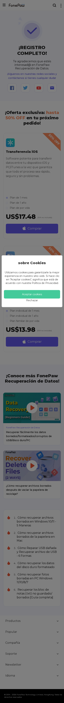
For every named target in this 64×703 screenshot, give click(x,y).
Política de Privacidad (45, 283)
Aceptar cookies (32, 294)
